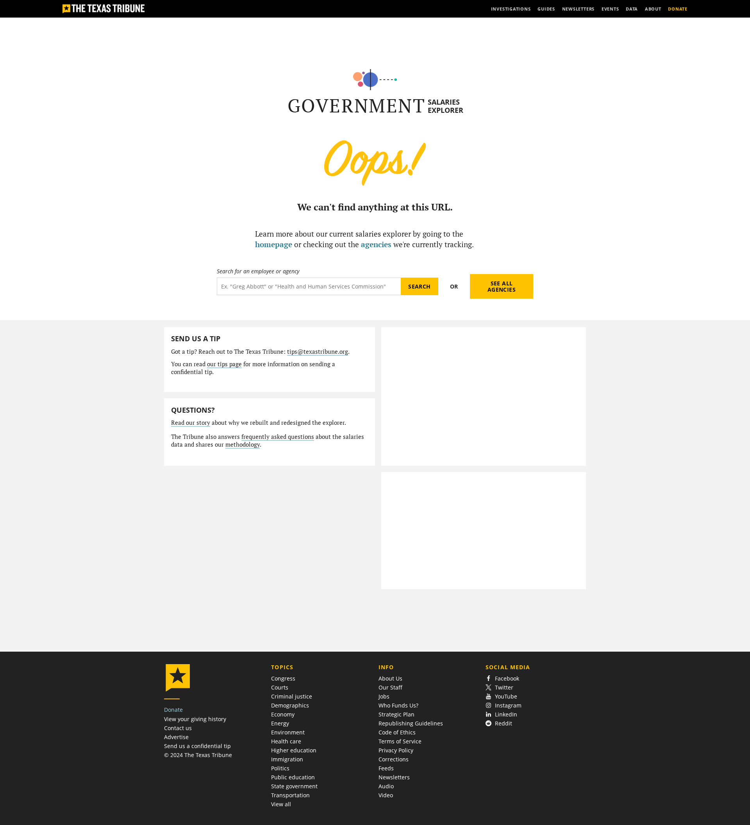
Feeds (386, 768)
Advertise (176, 737)
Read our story (190, 422)
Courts (279, 687)
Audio (386, 786)
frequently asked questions (277, 436)
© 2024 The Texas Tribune (198, 755)
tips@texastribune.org (317, 351)
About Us (390, 678)
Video (386, 795)
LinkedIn (506, 714)
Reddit (503, 723)
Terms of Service (400, 741)
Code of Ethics (397, 732)
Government (356, 105)
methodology (242, 444)
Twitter (504, 687)
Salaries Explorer (445, 106)
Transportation (290, 795)
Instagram (508, 705)
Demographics (290, 705)
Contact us (178, 728)
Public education (293, 777)
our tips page (224, 364)
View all (281, 804)
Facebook (507, 678)
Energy (280, 723)
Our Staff (390, 687)
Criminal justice (291, 696)
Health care (286, 741)
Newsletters (394, 777)
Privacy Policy (396, 750)
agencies (376, 244)
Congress (283, 678)
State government (294, 786)
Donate (173, 709)
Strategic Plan (396, 714)
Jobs (384, 696)
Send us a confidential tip (197, 746)
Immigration (287, 759)
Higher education (293, 750)
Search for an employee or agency (258, 271)
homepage (273, 244)
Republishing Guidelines (411, 723)
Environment (288, 732)
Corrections (394, 759)
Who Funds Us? (398, 705)
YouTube (506, 696)
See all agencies (502, 286)
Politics (280, 768)
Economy (283, 714)
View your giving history (195, 719)
